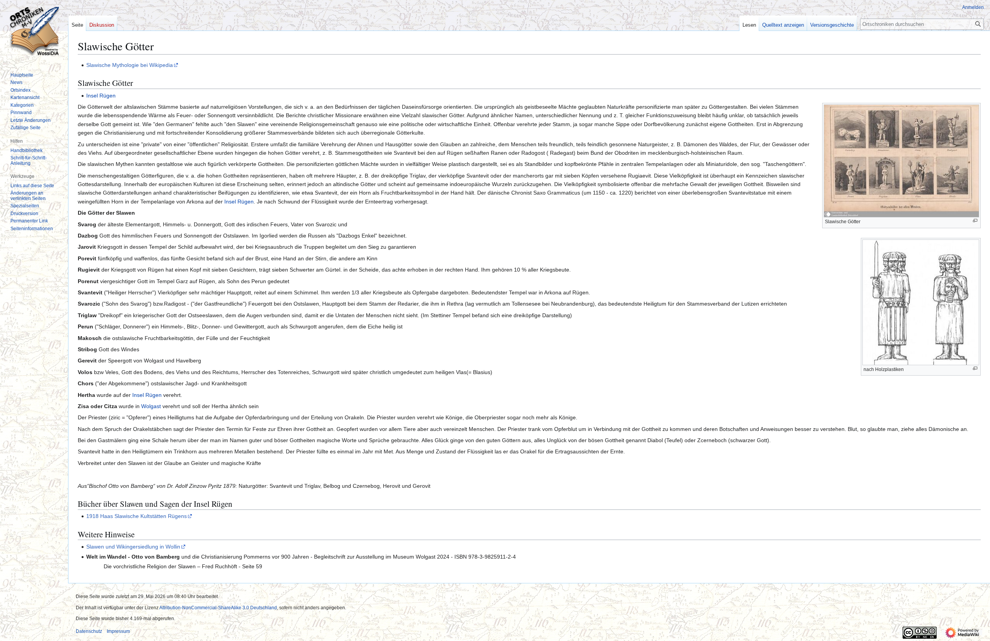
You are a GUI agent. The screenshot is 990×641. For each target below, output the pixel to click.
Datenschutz (89, 631)
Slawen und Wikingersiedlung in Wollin (133, 547)
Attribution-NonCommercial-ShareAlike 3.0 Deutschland (218, 607)
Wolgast (151, 406)
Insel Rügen (101, 95)
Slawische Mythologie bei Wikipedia (129, 65)
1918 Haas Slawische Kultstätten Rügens (136, 516)
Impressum (118, 631)
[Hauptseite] (34, 31)
